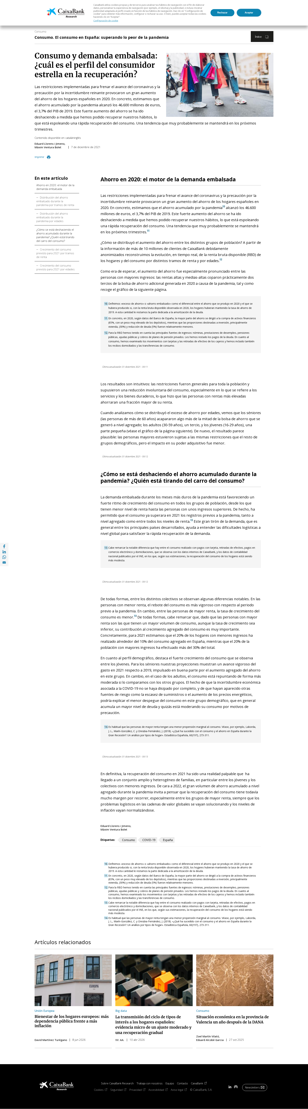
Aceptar (249, 12)
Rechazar (222, 12)
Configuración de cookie (105, 20)
